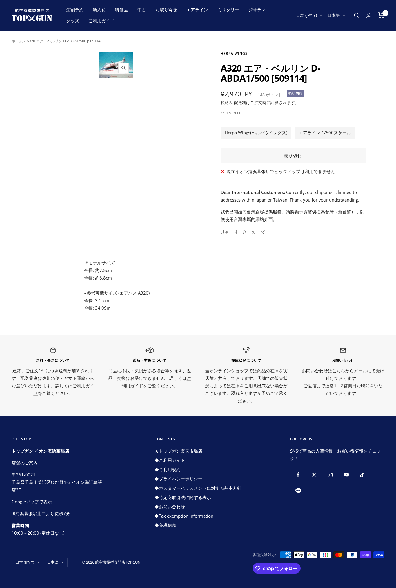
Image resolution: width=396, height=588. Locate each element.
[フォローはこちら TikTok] (362, 475)
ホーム (17, 40)
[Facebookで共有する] (236, 232)
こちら (338, 370)
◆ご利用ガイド (170, 460)
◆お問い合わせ (170, 506)
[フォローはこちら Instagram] (330, 475)
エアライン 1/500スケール (325, 132)
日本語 (334, 15)
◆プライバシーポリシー (178, 479)
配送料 (240, 102)
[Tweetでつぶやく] (253, 232)
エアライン (197, 9)
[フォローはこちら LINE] (298, 491)
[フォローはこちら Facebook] (298, 475)
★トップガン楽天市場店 (178, 451)
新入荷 (99, 9)
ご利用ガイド (101, 20)
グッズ (72, 20)
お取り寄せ (166, 9)
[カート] (381, 15)
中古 (141, 9)
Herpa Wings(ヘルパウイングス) (256, 132)
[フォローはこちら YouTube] (346, 475)
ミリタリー (228, 9)
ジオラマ (257, 9)
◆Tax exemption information (184, 516)
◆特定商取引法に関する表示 (183, 497)
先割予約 (74, 9)
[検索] (356, 15)
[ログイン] (368, 15)
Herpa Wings (234, 53)
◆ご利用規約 (168, 469)
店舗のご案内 (25, 463)
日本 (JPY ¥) (306, 15)
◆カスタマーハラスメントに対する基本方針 (198, 488)
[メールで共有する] (263, 232)
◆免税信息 (165, 525)
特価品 (121, 9)
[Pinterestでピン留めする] (244, 232)
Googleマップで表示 (32, 501)
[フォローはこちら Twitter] (314, 475)
